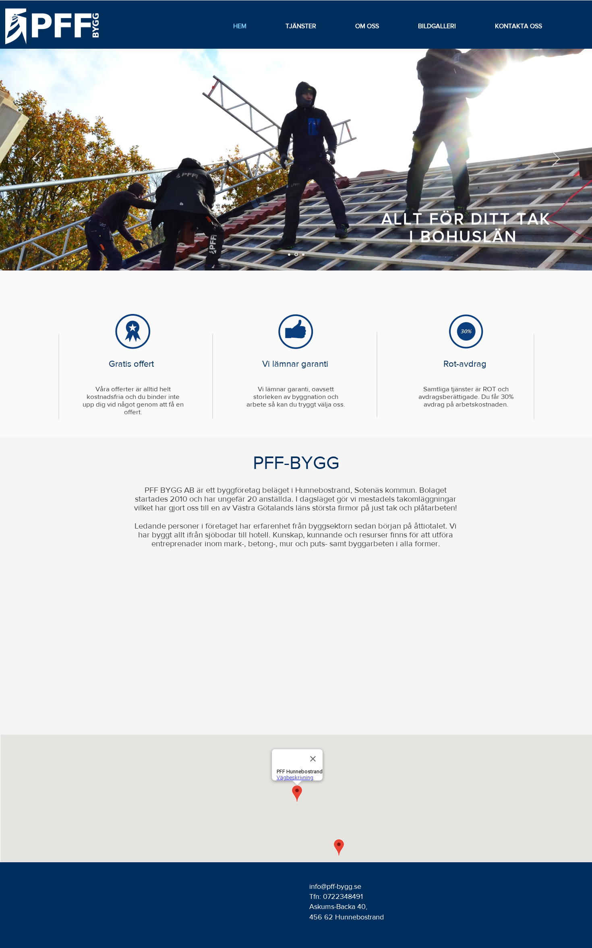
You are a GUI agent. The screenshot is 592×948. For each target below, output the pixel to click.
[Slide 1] (289, 254)
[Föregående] (36, 159)
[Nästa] (556, 159)
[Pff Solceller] (296, 254)
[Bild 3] (303, 254)
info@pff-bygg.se (335, 886)
